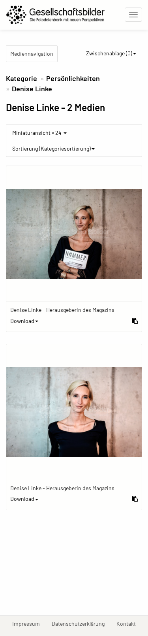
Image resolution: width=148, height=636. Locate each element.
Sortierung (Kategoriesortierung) (51, 148)
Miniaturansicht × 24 (37, 132)
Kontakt (129, 623)
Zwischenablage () (109, 53)
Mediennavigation (31, 53)
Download (22, 320)
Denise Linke (32, 88)
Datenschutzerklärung (81, 623)
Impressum (29, 623)
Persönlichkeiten (73, 78)
